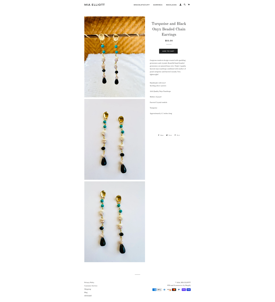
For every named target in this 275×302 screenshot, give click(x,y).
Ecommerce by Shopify (182, 285)
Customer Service (90, 286)
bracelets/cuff (142, 5)
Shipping (87, 289)
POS (168, 285)
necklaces (171, 5)
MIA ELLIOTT (94, 4)
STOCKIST (88, 296)
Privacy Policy (89, 282)
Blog (85, 292)
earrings (157, 5)
